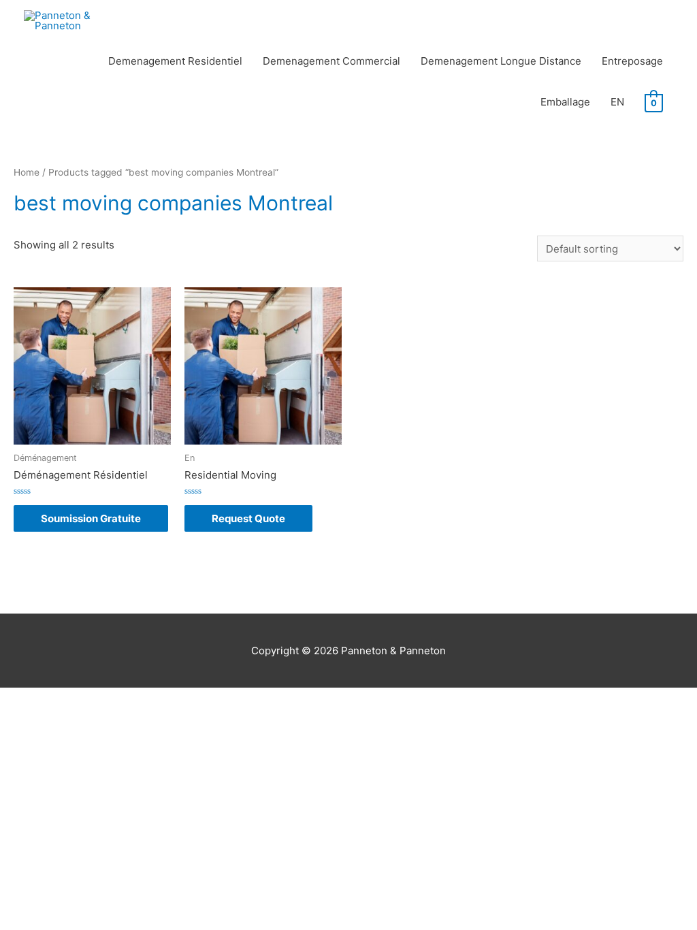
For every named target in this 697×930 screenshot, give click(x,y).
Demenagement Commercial (331, 60)
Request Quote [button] (248, 518)
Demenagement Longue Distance (501, 60)
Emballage (565, 101)
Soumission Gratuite (91, 518)
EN (617, 101)
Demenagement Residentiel (175, 60)
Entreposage (632, 60)
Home (26, 172)
